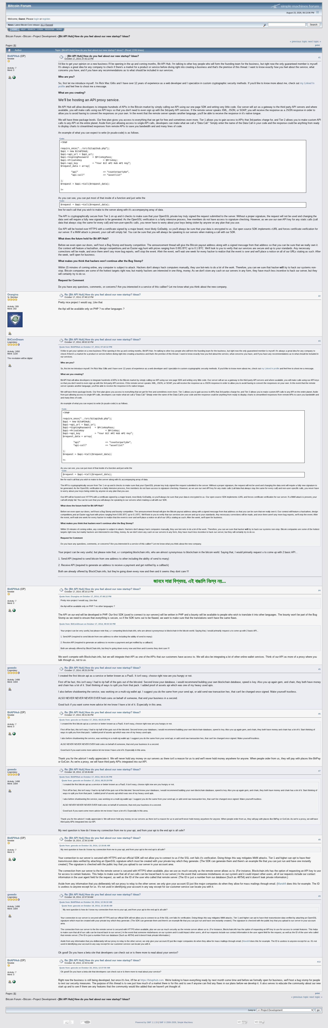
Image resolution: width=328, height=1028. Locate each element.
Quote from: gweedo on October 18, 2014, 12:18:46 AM (84, 846)
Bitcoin (27, 36)
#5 (319, 669)
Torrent (49, 25)
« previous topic (298, 41)
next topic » (314, 41)
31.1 (43, 25)
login (36, 19)
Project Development (44, 36)
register (46, 19)
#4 (319, 590)
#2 (319, 296)
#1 (319, 57)
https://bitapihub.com (152, 980)
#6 (319, 714)
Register (49, 29)
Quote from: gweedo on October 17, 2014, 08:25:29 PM (84, 720)
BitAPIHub (13, 56)
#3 (319, 341)
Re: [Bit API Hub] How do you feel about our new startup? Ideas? (103, 294)
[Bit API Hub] (14, 77)
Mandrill (282, 883)
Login (40, 29)
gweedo (12, 667)
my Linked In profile (270, 368)
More (59, 29)
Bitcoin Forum (13, 36)
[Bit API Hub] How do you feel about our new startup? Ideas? (94, 36)
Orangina (12, 294)
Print (317, 45)
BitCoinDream (15, 339)
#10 (319, 962)
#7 (319, 771)
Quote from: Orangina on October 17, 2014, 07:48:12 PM (85, 596)
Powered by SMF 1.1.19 (146, 1022)
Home (14, 29)
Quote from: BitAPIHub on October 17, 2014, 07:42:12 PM (85, 347)
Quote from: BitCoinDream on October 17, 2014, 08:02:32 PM (87, 624)
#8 (319, 839)
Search (31, 29)
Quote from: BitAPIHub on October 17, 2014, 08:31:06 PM (85, 777)
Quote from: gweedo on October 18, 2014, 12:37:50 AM (84, 968)
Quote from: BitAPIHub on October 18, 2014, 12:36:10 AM (85, 902)
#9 (319, 896)
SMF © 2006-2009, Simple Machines (176, 1022)
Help (23, 29)
